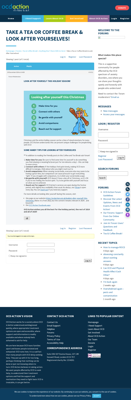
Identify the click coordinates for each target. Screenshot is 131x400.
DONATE (122, 8)
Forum (77, 187)
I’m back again (110, 281)
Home (11, 18)
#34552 (91, 72)
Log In (63, 57)
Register (124, 18)
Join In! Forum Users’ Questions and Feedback (113, 226)
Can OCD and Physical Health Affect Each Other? (113, 271)
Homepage (10, 51)
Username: (13, 245)
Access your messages (114, 114)
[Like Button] (27, 218)
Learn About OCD (54, 18)
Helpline (51, 329)
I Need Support (33, 18)
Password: (13, 251)
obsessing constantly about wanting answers (113, 258)
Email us (115, 97)
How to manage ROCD (114, 247)
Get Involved (76, 18)
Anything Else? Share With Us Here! (52, 51)
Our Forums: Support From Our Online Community (113, 216)
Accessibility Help (55, 342)
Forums (18, 51)
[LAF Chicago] (15, 7)
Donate (91, 342)
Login (114, 18)
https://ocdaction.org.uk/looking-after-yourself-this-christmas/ (57, 199)
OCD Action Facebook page (40, 205)
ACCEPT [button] (97, 396)
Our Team (92, 339)
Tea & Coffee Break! (30, 51)
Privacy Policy (53, 335)
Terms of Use (53, 339)
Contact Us (52, 322)
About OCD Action (98, 18)
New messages (110, 110)
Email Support (53, 325)
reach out (44, 189)
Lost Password (85, 57)
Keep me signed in (19, 256)
